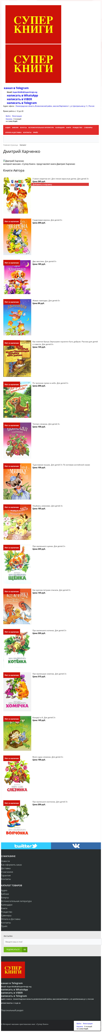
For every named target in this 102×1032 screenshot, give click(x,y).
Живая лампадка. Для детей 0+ (46, 300)
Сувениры (6, 915)
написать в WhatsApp (22, 95)
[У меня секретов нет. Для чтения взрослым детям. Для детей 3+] (17, 195)
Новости (5, 861)
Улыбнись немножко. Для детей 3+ (48, 505)
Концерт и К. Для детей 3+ (44, 717)
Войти (8, 116)
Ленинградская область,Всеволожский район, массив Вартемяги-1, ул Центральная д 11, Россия (55, 106)
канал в (9, 88)
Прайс (4, 926)
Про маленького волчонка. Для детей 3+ (50, 801)
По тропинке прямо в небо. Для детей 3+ (50, 383)
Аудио (4, 890)
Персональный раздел (12, 1010)
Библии (5, 893)
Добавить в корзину (42, 184)
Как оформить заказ (11, 864)
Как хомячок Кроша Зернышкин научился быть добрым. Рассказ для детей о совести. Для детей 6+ (65, 342)
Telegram (22, 88)
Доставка (5, 868)
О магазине (7, 871)
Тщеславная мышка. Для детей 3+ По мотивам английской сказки (61, 464)
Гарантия (6, 875)
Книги (4, 908)
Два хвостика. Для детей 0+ (44, 261)
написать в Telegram (22, 103)
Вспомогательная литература (16, 901)
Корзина (9, 119)
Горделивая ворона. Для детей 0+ (47, 220)
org (35, 92)
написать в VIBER (19, 99)
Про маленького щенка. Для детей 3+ (49, 546)
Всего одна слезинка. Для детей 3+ (48, 756)
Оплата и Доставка (10, 919)
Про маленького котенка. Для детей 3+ (49, 630)
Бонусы (5, 897)
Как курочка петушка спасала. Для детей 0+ (52, 590)
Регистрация (17, 116)
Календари (6, 904)
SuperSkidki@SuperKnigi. (23, 92)
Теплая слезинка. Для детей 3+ (46, 424)
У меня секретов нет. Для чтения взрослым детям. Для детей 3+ (61, 178)
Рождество (6, 911)
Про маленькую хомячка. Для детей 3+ (50, 673)
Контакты (6, 879)
